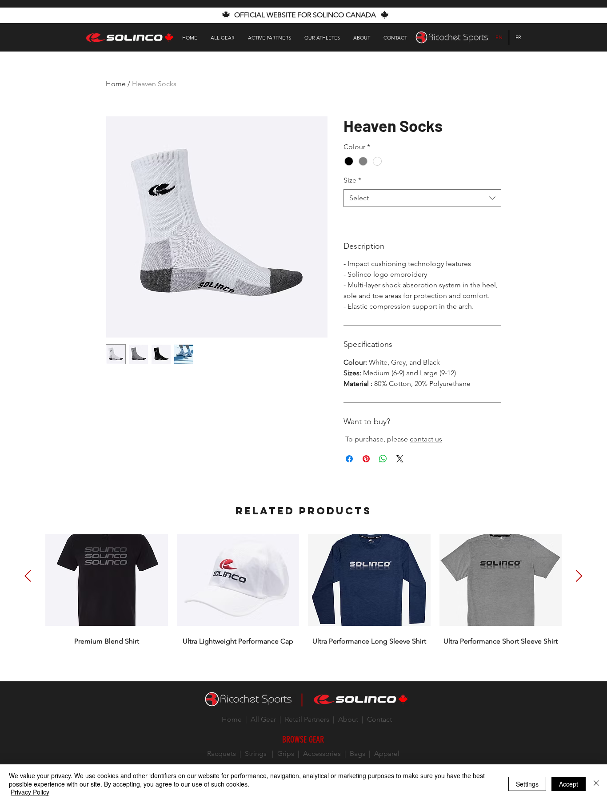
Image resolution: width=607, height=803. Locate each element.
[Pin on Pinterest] (366, 458)
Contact (379, 719)
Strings (256, 753)
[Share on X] (400, 458)
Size (352, 180)
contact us (426, 439)
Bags (357, 753)
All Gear (263, 719)
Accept (568, 783)
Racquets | (226, 753)
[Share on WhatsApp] (383, 458)
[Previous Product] (28, 576)
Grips (285, 753)
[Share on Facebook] (349, 458)
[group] (303, 588)
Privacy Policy (30, 791)
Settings (527, 783)
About (347, 719)
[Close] (596, 783)
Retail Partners (306, 719)
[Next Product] (579, 576)
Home (116, 84)
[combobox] (422, 198)
